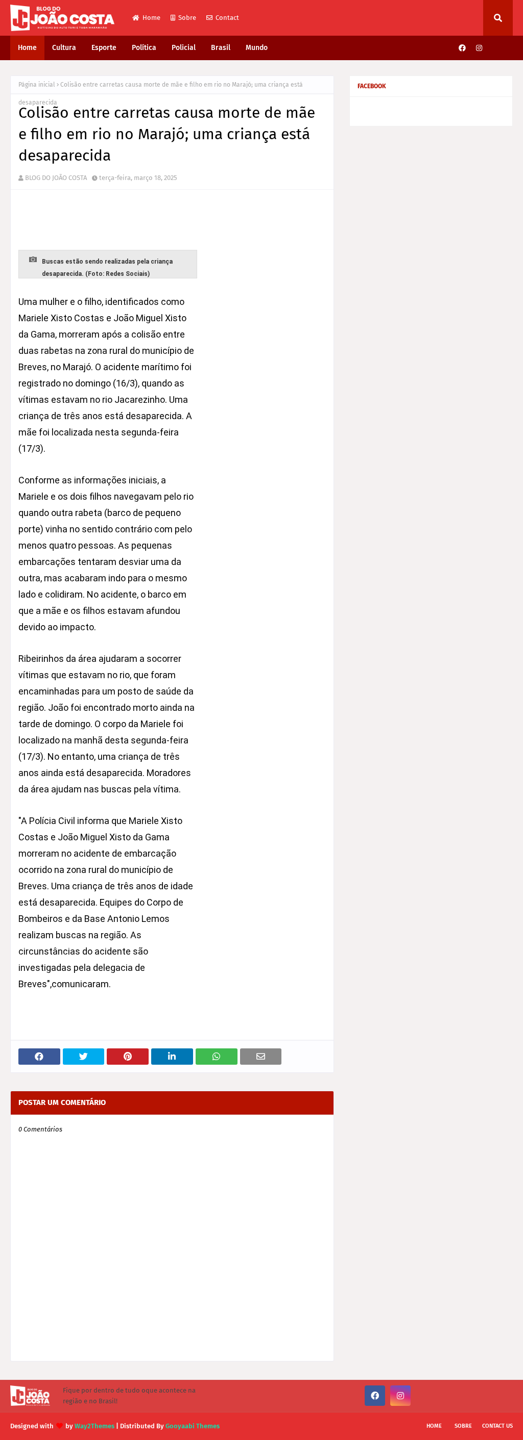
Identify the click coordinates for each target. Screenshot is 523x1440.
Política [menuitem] (144, 47)
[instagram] (479, 48)
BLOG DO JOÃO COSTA (56, 178)
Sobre (187, 17)
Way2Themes (94, 1426)
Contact (227, 17)
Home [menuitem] (27, 47)
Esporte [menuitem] (103, 47)
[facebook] (462, 48)
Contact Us (497, 1426)
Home (151, 17)
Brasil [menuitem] (220, 47)
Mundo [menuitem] (257, 47)
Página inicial (36, 84)
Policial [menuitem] (184, 47)
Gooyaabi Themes (192, 1426)
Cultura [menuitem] (64, 47)
